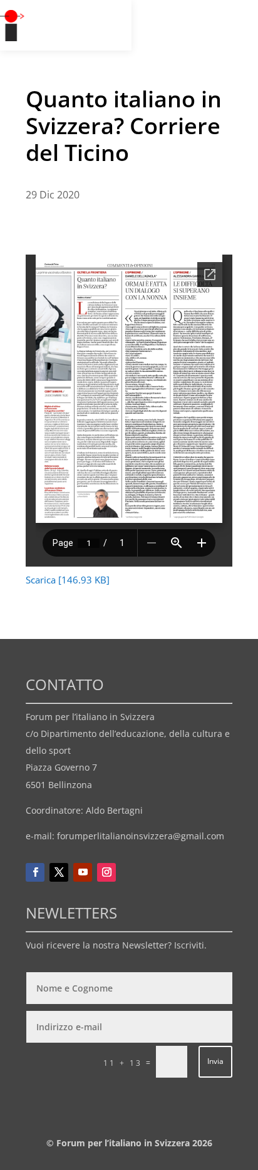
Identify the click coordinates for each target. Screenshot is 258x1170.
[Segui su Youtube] (82, 872)
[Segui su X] (58, 872)
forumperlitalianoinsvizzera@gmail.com (140, 836)
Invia (215, 1061)
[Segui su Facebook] (35, 872)
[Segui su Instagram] (106, 872)
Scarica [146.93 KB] (68, 579)
